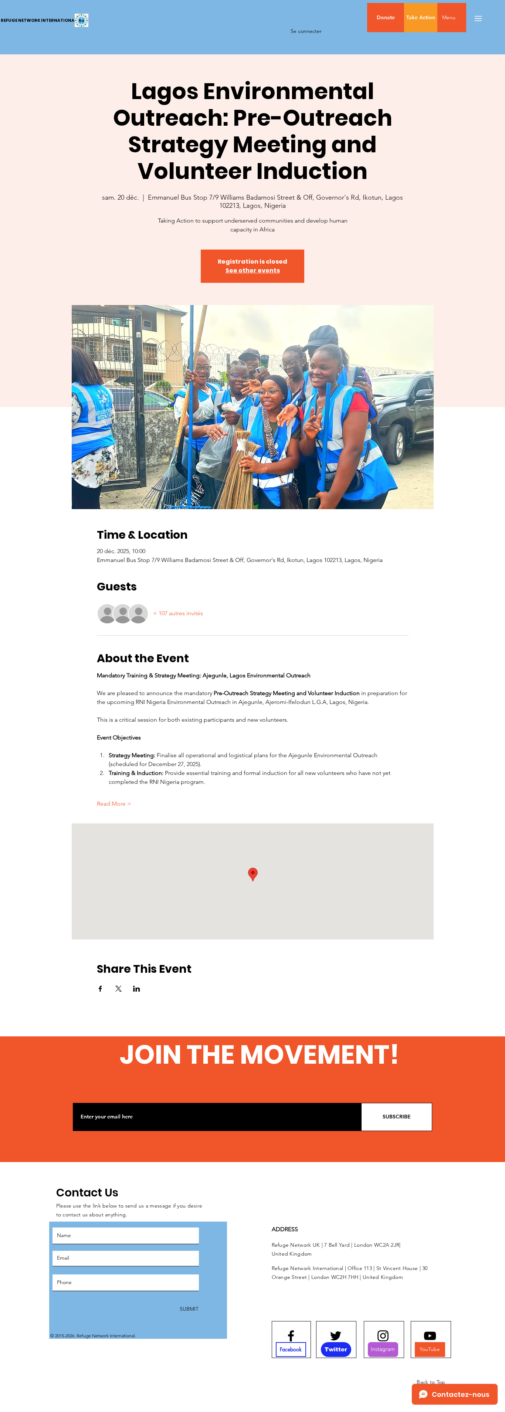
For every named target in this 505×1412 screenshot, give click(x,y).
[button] (464, 17)
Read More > (114, 803)
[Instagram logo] (383, 1335)
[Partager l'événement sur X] (118, 989)
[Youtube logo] (430, 1335)
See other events (253, 270)
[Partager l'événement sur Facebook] (100, 989)
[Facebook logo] (291, 1335)
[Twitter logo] (335, 1335)
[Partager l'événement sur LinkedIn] (136, 989)
